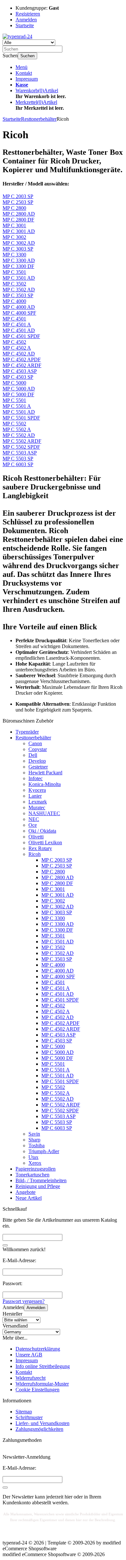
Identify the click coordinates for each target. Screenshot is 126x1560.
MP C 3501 (53, 935)
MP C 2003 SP (56, 860)
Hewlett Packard (45, 772)
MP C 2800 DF (57, 883)
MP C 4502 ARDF (60, 1029)
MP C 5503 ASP (58, 1116)
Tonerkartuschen (32, 1174)
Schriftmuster (29, 1417)
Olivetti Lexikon (45, 842)
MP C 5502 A (55, 1093)
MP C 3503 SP (56, 959)
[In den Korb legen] (5, 1245)
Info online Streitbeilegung (43, 1366)
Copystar (37, 749)
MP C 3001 (53, 889)
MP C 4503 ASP (58, 1035)
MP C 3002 (53, 900)
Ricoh (34, 854)
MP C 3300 (53, 918)
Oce (32, 825)
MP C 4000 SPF (58, 976)
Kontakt (24, 73)
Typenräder (27, 732)
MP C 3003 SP (56, 912)
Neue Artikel (29, 1198)
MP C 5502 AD (57, 1099)
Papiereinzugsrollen (36, 1169)
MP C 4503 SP (56, 1040)
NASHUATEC (44, 813)
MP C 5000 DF (57, 1058)
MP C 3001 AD (57, 895)
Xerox (34, 1163)
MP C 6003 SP (56, 1128)
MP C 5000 (53, 1046)
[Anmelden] (5, 1487)
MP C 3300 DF (57, 930)
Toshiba (36, 1145)
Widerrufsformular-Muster (42, 1383)
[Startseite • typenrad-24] (17, 36)
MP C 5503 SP (56, 1122)
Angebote (26, 1192)
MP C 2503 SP (56, 866)
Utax (33, 1157)
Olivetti (36, 836)
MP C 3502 (53, 947)
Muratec (36, 807)
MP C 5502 (53, 1087)
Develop (37, 761)
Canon (35, 743)
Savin (34, 1134)
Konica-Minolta (44, 784)
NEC (33, 819)
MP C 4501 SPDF (60, 1000)
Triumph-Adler (43, 1151)
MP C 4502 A (55, 1011)
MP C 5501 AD (57, 1075)
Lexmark (37, 801)
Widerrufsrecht (31, 1378)
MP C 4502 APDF (60, 1023)
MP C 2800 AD (57, 877)
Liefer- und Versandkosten (42, 1423)
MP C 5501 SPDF (60, 1081)
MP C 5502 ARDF (60, 1104)
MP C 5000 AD (57, 1052)
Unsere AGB (29, 1354)
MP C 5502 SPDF (60, 1110)
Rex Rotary (40, 848)
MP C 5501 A (55, 1069)
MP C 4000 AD (57, 970)
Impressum (27, 79)
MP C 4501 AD (57, 994)
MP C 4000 (53, 965)
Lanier (35, 796)
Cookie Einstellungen (37, 1389)
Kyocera (37, 790)
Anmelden (35, 1307)
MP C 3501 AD (57, 941)
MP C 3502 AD (57, 953)
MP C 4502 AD (57, 1017)
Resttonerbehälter (33, 737)
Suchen (27, 55)
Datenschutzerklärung (38, 1349)
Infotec (35, 778)
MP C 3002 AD (57, 906)
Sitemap (24, 1411)
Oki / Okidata (42, 831)
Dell (32, 755)
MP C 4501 (53, 982)
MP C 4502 (53, 1005)
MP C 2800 (53, 871)
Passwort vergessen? (24, 1301)
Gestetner (38, 766)
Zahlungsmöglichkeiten (39, 1429)
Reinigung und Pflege (38, 1186)
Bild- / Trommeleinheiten (41, 1180)
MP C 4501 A (55, 988)
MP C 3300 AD (57, 924)
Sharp (34, 1139)
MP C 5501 (53, 1064)
